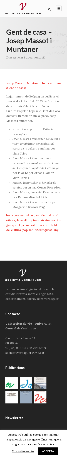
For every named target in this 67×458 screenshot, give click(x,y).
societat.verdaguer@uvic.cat (24, 352)
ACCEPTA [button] (48, 451)
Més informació (23, 451)
